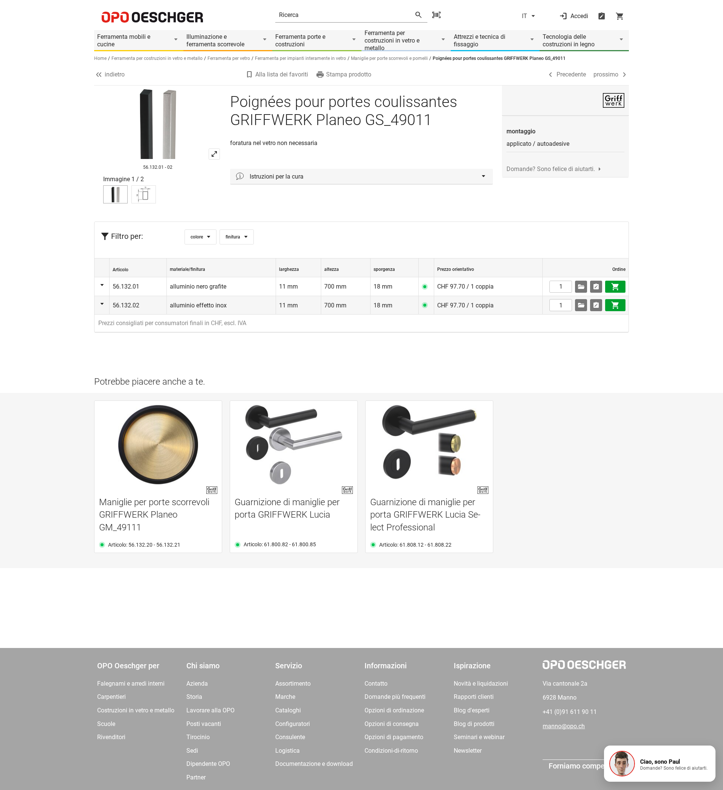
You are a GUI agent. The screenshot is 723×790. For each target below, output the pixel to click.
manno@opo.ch (564, 726)
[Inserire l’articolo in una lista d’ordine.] (596, 287)
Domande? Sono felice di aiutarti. (550, 169)
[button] (659, 764)
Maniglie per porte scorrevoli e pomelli (389, 58)
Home (100, 58)
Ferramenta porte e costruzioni (300, 40)
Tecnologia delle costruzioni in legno (569, 40)
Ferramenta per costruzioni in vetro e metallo (392, 40)
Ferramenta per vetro (228, 58)
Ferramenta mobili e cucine (123, 40)
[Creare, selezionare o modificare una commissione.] (581, 287)
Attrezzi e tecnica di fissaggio (479, 40)
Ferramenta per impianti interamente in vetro (300, 58)
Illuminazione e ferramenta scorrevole (215, 40)
